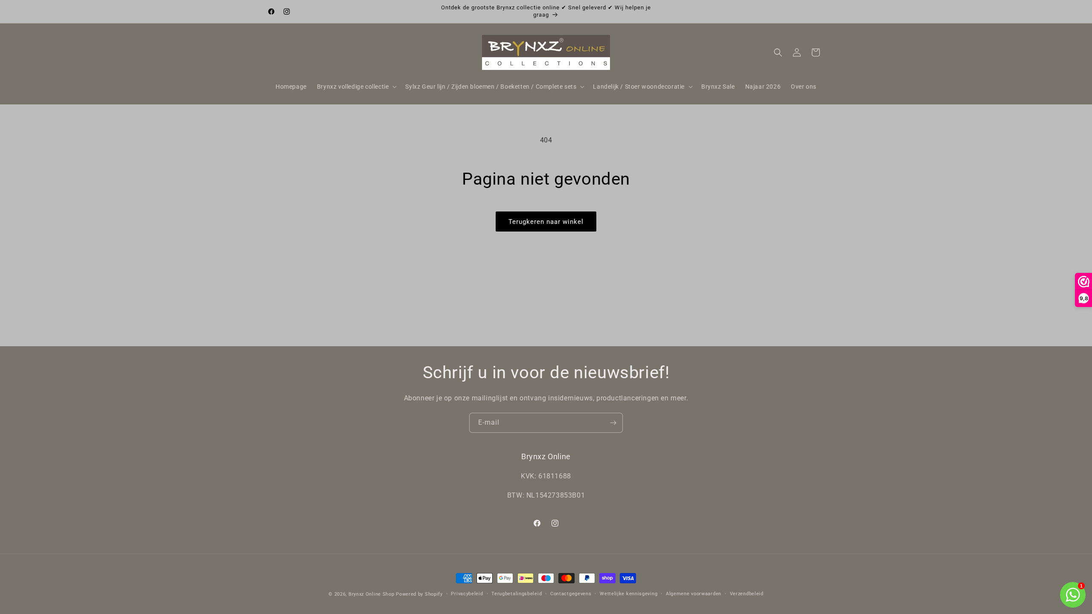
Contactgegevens (571, 594)
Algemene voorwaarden (693, 594)
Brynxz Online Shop (372, 594)
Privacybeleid (467, 594)
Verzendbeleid (747, 594)
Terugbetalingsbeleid (516, 594)
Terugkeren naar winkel (546, 222)
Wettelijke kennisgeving (628, 594)
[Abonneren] (613, 423)
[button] (356, 87)
